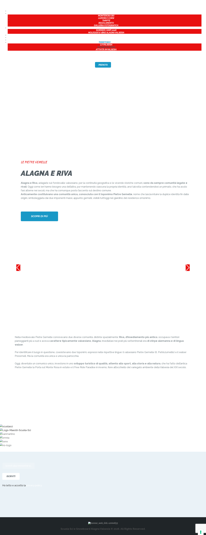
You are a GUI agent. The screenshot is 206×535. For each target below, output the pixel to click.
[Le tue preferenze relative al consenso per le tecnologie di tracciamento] (201, 532)
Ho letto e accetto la (22, 485)
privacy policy (34, 485)
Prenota (103, 65)
